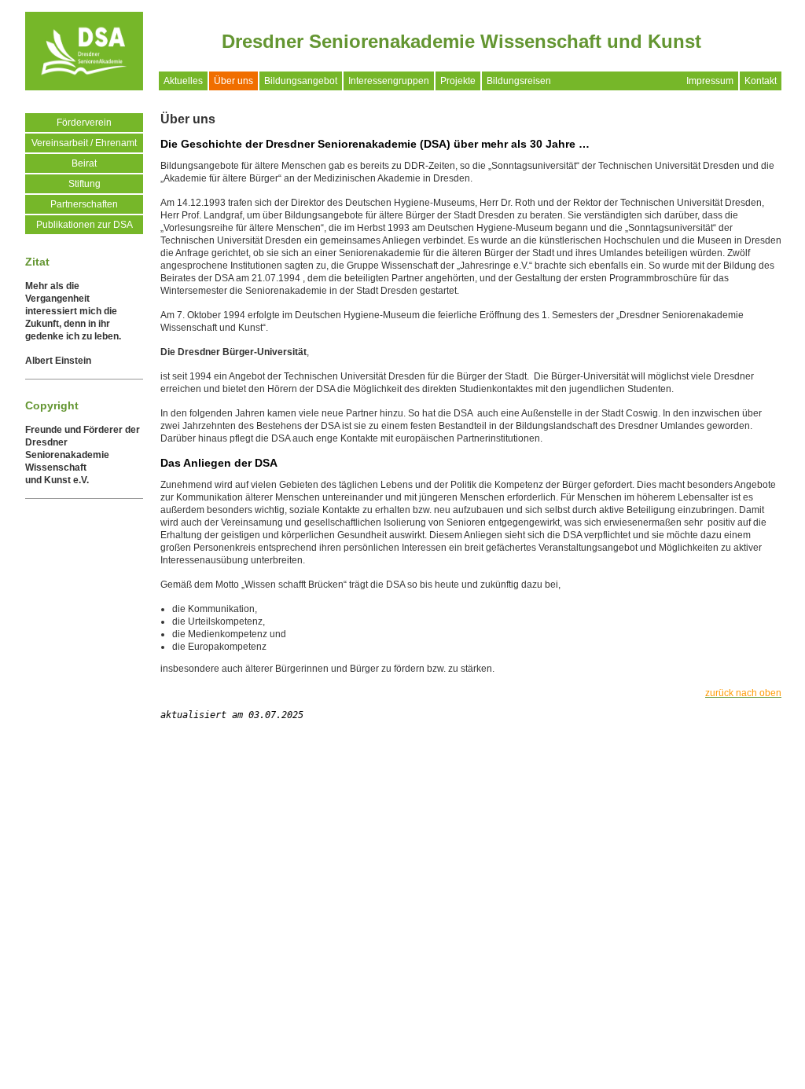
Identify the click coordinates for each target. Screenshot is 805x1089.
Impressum (709, 80)
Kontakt (760, 80)
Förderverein (84, 122)
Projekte (458, 80)
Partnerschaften (84, 204)
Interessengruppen (388, 80)
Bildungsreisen (519, 80)
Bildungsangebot (300, 80)
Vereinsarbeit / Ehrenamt (84, 143)
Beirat (84, 163)
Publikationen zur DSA (84, 224)
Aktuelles (183, 80)
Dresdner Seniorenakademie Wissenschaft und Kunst (461, 41)
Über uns (233, 80)
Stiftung (84, 183)
